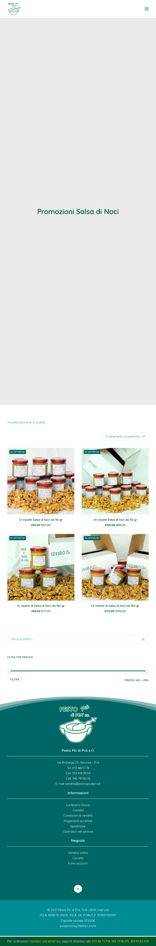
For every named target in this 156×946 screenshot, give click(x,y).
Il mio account (78, 863)
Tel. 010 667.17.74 (78, 768)
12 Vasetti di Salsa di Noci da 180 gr (41, 606)
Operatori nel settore (78, 831)
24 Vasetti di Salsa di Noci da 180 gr (115, 606)
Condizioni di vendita (78, 815)
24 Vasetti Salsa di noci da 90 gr (115, 520)
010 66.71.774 (101, 941)
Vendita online (78, 853)
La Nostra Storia (78, 805)
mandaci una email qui (44, 941)
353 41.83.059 (139, 941)
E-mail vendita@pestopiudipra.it (78, 784)
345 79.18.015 (120, 941)
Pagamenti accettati (78, 821)
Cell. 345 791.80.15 (78, 778)
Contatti (78, 810)
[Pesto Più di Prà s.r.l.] (14, 9)
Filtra (15, 679)
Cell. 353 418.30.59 (78, 773)
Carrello (78, 858)
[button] (146, 9)
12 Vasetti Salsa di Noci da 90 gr (41, 520)
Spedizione (78, 826)
